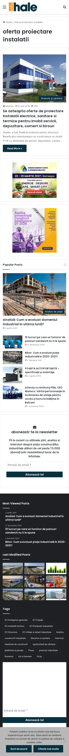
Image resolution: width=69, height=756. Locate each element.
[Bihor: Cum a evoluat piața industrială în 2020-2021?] (12, 357)
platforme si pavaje (14, 650)
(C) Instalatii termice (14, 626)
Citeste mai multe (48, 748)
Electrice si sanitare (40, 638)
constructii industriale (15, 638)
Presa (31, 650)
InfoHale (9, 106)
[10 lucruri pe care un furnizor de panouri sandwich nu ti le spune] (12, 341)
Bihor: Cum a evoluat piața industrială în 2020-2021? (42, 354)
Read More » (14, 148)
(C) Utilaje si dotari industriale (36, 632)
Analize (60, 632)
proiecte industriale (48, 650)
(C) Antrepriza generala (16, 620)
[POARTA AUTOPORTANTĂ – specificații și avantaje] (12, 375)
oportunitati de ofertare (44, 644)
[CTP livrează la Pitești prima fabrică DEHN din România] (13, 594)
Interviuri (59, 638)
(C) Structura (11, 632)
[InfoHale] (23, 6)
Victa (39, 656)
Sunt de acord (18, 748)
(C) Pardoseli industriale (41, 626)
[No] (64, 741)
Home (8, 22)
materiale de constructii (16, 644)
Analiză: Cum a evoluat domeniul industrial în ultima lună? (30, 321)
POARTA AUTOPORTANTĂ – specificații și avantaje (42, 370)
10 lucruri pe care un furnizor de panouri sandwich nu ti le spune (45, 339)
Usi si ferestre (25, 656)
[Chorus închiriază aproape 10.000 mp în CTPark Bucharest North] (34, 568)
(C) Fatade (38, 620)
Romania (9, 656)
